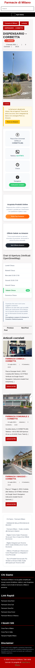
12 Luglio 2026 (12, 364)
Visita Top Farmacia (17, 216)
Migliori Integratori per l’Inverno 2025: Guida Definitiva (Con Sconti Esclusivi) (16, 545)
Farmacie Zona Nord (7, 601)
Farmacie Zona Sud (7, 604)
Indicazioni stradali (17, 185)
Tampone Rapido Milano (8, 636)
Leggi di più (12, 387)
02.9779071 (20, 156)
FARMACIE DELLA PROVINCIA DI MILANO (17, 524)
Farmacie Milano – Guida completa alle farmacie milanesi (17, 530)
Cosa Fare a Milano (7, 628)
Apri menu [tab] (20, 15)
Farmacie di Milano (17, 2)
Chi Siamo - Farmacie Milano (16, 519)
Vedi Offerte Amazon (17, 245)
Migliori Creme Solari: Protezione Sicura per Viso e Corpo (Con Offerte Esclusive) (17, 537)
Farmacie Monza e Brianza (9, 615)
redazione (22, 422)
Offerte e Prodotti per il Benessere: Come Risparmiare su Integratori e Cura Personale (17, 553)
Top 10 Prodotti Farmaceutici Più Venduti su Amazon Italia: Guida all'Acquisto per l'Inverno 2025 (16, 560)
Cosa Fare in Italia (7, 632)
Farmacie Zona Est (7, 608)
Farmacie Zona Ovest (8, 612)
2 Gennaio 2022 (11, 44)
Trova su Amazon (12, 122)
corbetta (24, 23)
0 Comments (25, 364)
